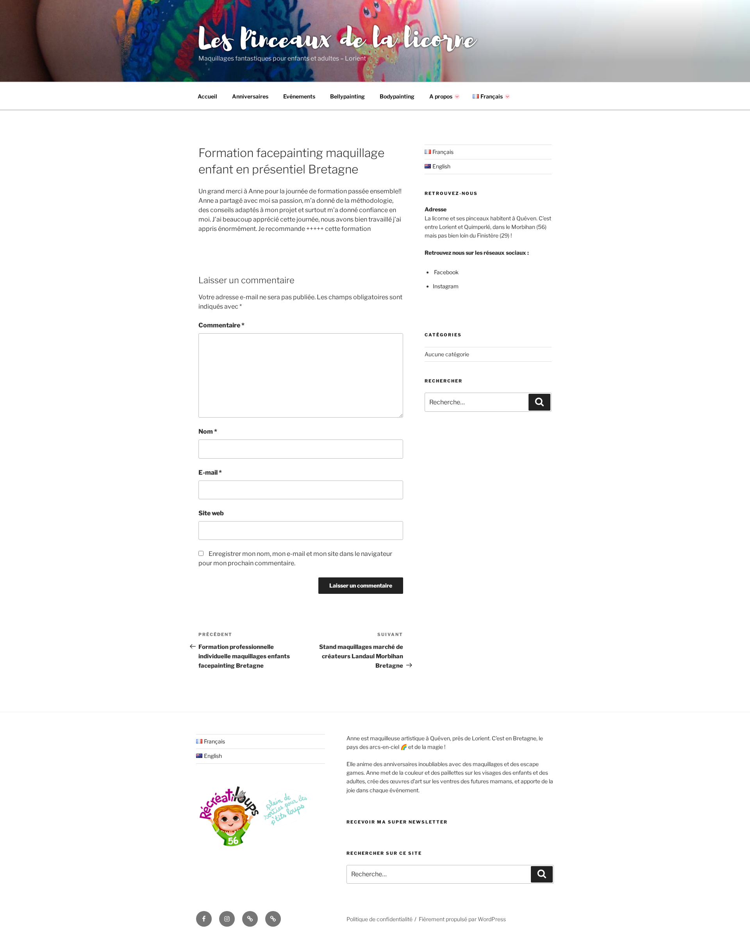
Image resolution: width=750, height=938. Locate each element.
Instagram (446, 286)
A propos (440, 96)
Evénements (299, 96)
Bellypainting (347, 96)
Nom (207, 431)
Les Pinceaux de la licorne (336, 36)
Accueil (207, 96)
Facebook (446, 272)
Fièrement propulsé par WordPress (462, 919)
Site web (211, 513)
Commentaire (221, 325)
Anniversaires (250, 96)
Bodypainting (397, 96)
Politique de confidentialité (379, 919)
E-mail (210, 472)
